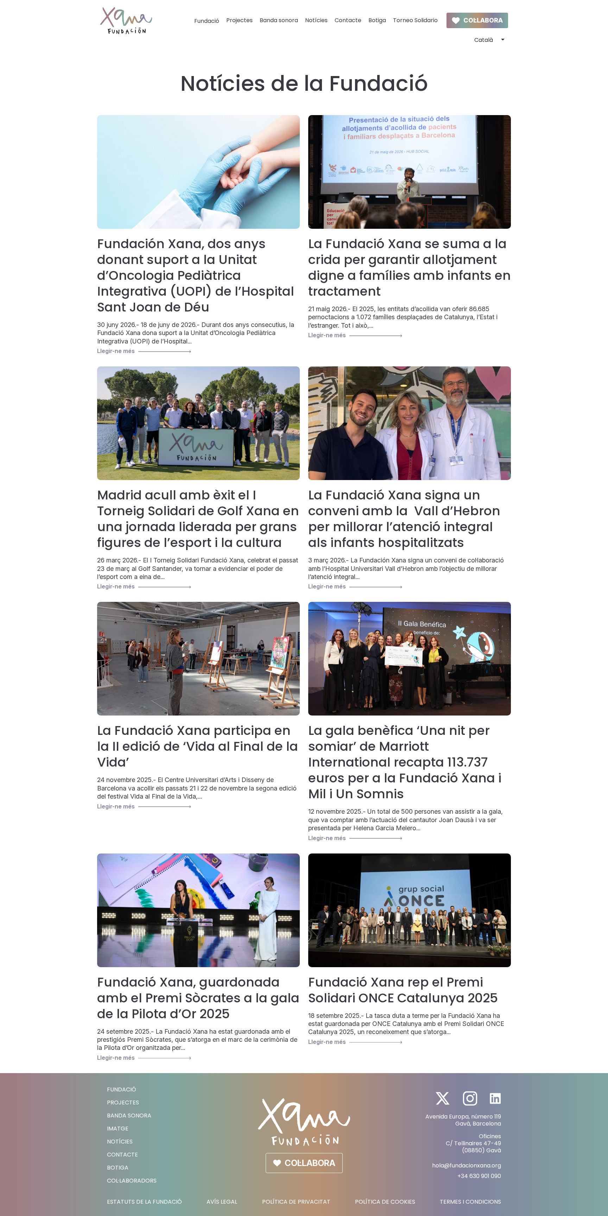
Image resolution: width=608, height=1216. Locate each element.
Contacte (348, 21)
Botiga (377, 21)
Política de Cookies (385, 1201)
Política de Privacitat (296, 1201)
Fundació (206, 21)
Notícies (316, 21)
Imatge (117, 1128)
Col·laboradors (132, 1181)
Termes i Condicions (470, 1201)
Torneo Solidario (415, 21)
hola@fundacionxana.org (466, 1165)
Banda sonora (279, 21)
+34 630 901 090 (479, 1176)
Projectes (239, 21)
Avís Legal (222, 1201)
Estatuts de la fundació (144, 1201)
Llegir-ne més (116, 350)
